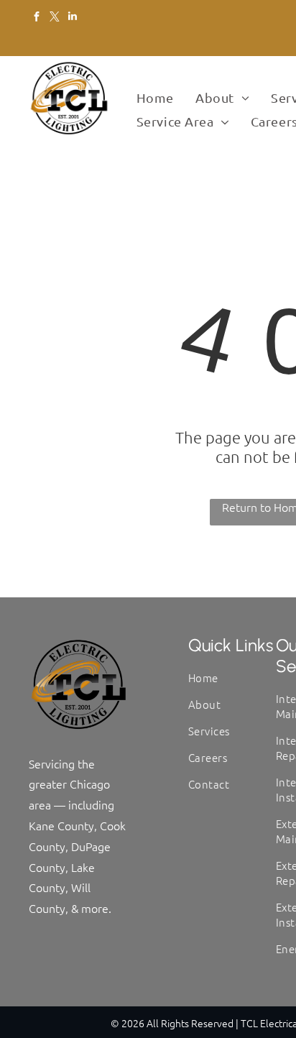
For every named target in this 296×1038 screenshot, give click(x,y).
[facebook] (36, 18)
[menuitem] (155, 98)
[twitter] (54, 18)
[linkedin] (72, 18)
